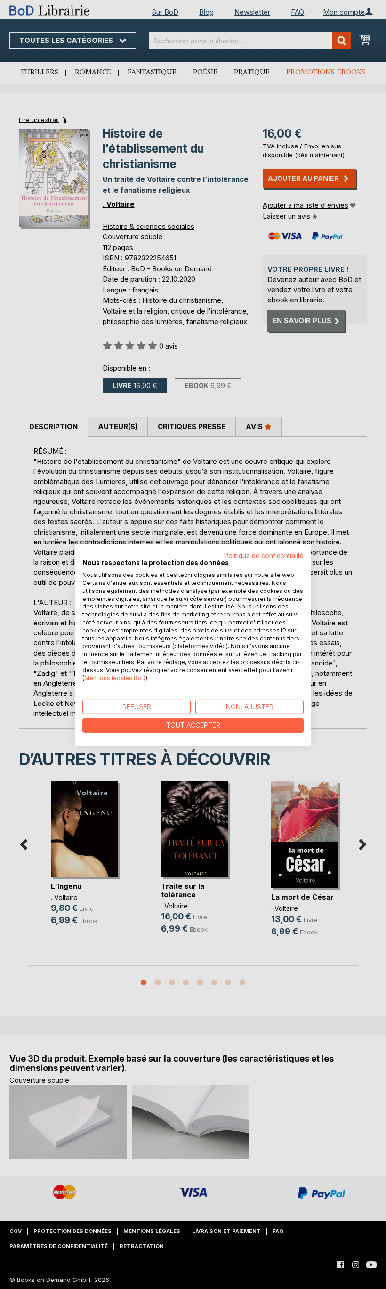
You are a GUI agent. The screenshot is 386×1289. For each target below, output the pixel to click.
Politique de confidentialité (264, 555)
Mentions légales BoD (114, 677)
